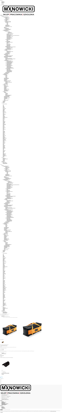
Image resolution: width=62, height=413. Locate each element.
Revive (3, 144)
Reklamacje (3, 401)
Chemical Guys (4, 263)
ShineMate (4, 147)
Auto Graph (4, 258)
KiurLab (3, 276)
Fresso (3, 270)
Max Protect (4, 282)
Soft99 (3, 148)
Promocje (4, 309)
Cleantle (4, 114)
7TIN (3, 105)
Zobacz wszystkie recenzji (3, 384)
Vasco (3, 301)
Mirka (3, 284)
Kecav (3, 126)
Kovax (3, 128)
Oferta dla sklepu (4, 162)
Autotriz (3, 259)
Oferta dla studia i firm (5, 312)
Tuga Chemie (4, 150)
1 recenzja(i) (1, 345)
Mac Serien (4, 131)
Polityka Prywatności (4, 404)
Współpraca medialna (5, 163)
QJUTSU (4, 143)
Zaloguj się (3, 406)
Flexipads (4, 269)
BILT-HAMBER (4, 111)
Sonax (3, 298)
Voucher (4, 310)
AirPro (3, 106)
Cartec (3, 113)
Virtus (3, 302)
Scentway (4, 146)
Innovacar (4, 275)
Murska (3, 136)
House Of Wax (4, 124)
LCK (3, 130)
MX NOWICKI (4, 286)
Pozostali (4, 290)
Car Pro (3, 262)
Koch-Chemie (4, 127)
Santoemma (4, 145)
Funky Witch (4, 121)
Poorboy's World (4, 140)
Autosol (3, 109)
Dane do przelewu (3, 408)
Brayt (3, 261)
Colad (3, 115)
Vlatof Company (4, 153)
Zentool (3, 156)
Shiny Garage (4, 297)
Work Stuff (4, 155)
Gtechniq (4, 272)
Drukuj (1, 354)
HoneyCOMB (4, 273)
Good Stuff (4, 122)
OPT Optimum (4, 288)
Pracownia (4, 159)
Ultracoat (4, 300)
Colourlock (4, 116)
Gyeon (3, 123)
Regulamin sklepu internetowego (5, 403)
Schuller (4, 296)
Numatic (3, 138)
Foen (3, 120)
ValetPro (4, 151)
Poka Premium (4, 139)
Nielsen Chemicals (5, 287)
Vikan (3, 152)
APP (3, 257)
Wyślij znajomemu (2, 355)
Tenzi (3, 149)
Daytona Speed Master (5, 117)
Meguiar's (4, 283)
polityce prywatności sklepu (53, 411)
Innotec (3, 125)
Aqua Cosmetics (4, 108)
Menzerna (4, 134)
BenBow (4, 110)
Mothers (4, 285)
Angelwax (4, 107)
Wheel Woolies (4, 154)
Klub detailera (4, 158)
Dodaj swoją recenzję (5, 345)
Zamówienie (3, 2)
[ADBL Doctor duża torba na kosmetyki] (6, 369)
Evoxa (3, 118)
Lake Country (4, 129)
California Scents (4, 112)
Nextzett (4, 137)
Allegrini (4, 256)
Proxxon (3, 142)
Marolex (3, 132)
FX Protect (4, 271)
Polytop (3, 289)
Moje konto (3, 1)
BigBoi (3, 260)
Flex (3, 119)
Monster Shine (4, 135)
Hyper (3, 274)
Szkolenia (4, 160)
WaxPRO (4, 303)
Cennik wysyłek (3, 402)
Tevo (3, 299)
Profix (3, 141)
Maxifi (3, 133)
